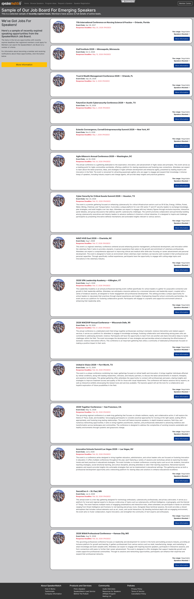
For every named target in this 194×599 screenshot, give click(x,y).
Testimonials (49, 591)
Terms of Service (137, 591)
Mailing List (107, 596)
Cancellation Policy (138, 594)
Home (26, 3)
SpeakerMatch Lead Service (84, 591)
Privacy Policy (136, 589)
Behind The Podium (81, 594)
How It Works (50, 589)
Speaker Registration (82, 3)
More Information (181, 39)
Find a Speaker (79, 589)
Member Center (185, 3)
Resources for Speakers (112, 591)
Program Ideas (50, 3)
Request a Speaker (65, 3)
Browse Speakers (37, 3)
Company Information (53, 594)
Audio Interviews (109, 589)
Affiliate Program (109, 594)
